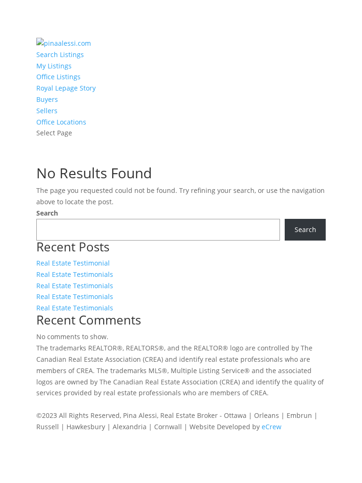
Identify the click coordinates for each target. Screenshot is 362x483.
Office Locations (61, 121)
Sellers (47, 110)
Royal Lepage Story (66, 87)
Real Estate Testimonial (73, 262)
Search (47, 212)
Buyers (47, 99)
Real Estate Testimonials (74, 274)
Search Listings (60, 54)
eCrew (271, 426)
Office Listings (58, 76)
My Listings (54, 65)
